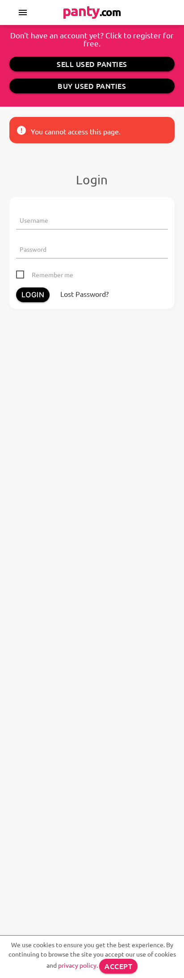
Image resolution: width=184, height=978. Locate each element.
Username (34, 220)
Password (33, 249)
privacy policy (77, 965)
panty (92, 11)
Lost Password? (84, 293)
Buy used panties (92, 86)
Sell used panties (92, 64)
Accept (118, 966)
